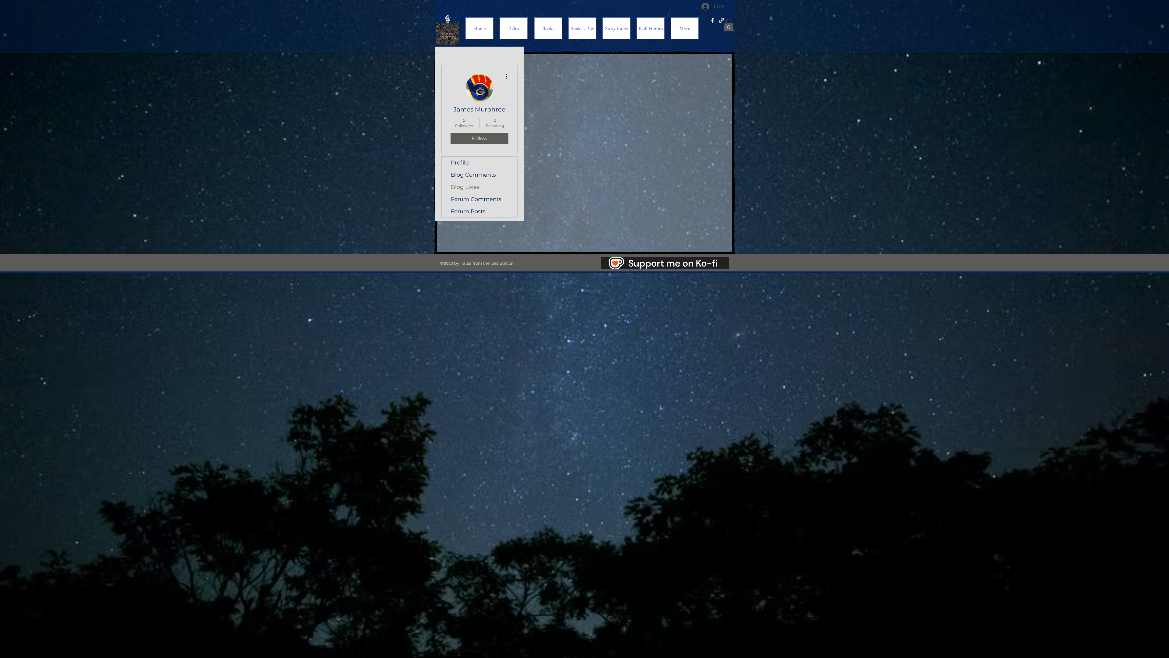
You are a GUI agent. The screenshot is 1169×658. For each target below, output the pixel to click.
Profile (460, 162)
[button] (728, 25)
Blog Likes (465, 187)
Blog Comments (473, 175)
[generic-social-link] (721, 20)
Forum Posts (468, 211)
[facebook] (712, 20)
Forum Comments (476, 199)
